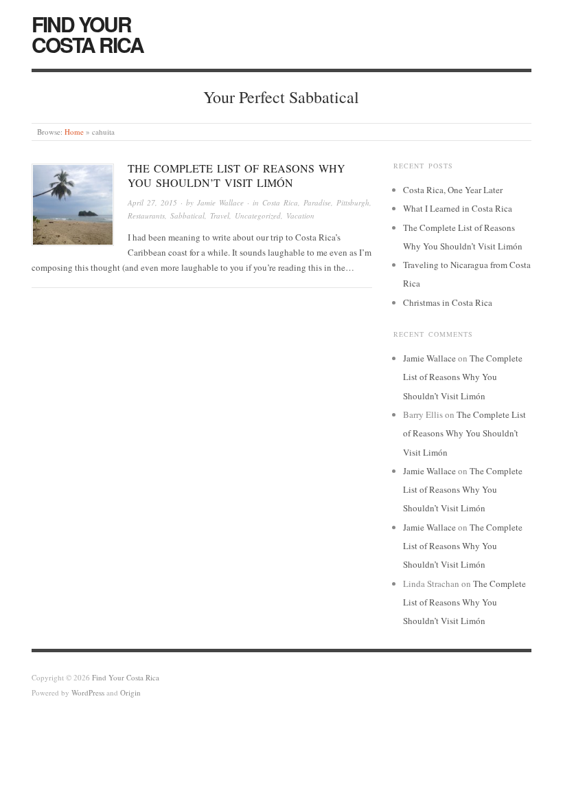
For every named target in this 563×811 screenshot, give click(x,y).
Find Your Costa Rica (87, 34)
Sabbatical (187, 215)
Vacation (300, 215)
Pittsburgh (352, 202)
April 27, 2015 (152, 202)
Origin (130, 692)
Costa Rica (280, 202)
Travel (219, 215)
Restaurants (146, 215)
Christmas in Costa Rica (447, 302)
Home (74, 131)
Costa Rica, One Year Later (453, 190)
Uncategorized (258, 215)
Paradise (317, 202)
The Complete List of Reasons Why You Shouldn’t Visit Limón (236, 175)
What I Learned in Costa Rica (457, 208)
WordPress (87, 692)
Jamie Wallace (220, 202)
